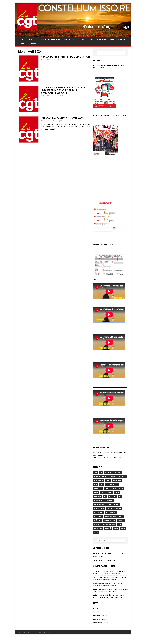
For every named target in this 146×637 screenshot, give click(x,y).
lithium (110, 508)
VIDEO (90, 39)
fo (120, 496)
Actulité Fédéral (100, 477)
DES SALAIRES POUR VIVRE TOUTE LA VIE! (63, 117)
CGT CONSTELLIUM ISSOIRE (50, 39)
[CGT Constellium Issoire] (73, 36)
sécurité (108, 528)
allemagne (122, 477)
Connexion (97, 612)
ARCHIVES (31, 39)
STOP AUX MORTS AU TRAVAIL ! (104, 560)
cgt (101, 484)
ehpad (117, 492)
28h (95, 472)
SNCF (119, 524)
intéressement (113, 504)
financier (112, 496)
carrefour (117, 480)
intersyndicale (99, 504)
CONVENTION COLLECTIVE (74, 39)
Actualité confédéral (113, 472)
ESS (105, 496)
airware (112, 477)
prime (121, 516)
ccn (95, 484)
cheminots (98, 488)
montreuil (98, 516)
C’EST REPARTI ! (98, 557)
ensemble (97, 496)
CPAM (96, 492)
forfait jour (98, 500)
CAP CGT (21, 44)
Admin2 (56, 60)
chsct (107, 488)
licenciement (99, 508)
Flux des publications (100, 615)
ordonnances (110, 516)
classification (117, 488)
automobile (98, 480)
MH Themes (47, 632)
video (96, 532)
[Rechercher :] (110, 53)
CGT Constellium (112, 484)
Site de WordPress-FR (100, 623)
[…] (55, 129)
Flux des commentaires (101, 619)
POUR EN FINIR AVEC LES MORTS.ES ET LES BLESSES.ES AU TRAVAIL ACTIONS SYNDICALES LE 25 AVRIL (63, 90)
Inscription (96, 608)
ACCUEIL (20, 39)
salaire (97, 524)
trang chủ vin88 (98, 577)
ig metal (109, 500)
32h (101, 472)
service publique (108, 524)
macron (118, 508)
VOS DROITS (101, 39)
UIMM (123, 528)
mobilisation (111, 512)
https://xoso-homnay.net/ (102, 571)
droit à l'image (106, 492)
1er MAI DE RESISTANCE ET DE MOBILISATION (65, 56)
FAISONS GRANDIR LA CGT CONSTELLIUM (108, 553)
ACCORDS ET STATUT (118, 39)
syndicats (98, 528)
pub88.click (97, 583)
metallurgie (98, 512)
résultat (121, 520)
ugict (116, 528)
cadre (108, 480)
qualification (109, 520)
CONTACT (32, 44)
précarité (97, 520)
